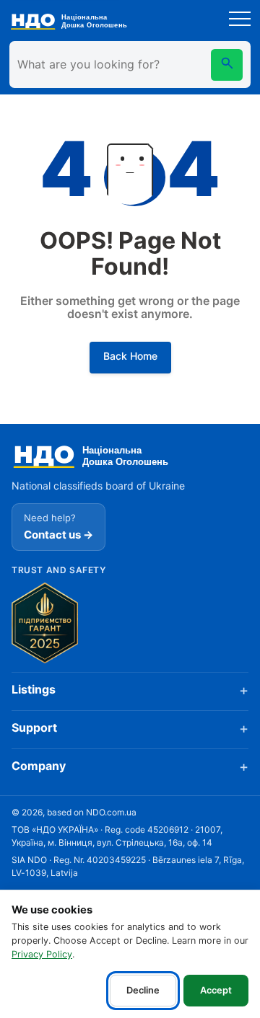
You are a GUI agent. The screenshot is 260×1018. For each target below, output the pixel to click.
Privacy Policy (42, 954)
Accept (216, 990)
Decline (143, 990)
